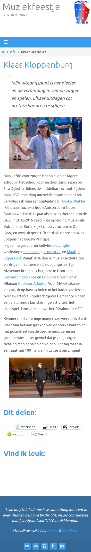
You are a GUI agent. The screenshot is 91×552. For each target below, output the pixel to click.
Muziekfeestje (31, 7)
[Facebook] (53, 546)
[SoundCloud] (36, 546)
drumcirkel (52, 251)
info (13, 52)
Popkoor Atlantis (32, 283)
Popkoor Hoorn (55, 277)
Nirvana (52, 530)
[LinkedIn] (62, 546)
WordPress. (70, 530)
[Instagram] (44, 546)
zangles (64, 245)
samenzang (32, 251)
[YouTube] (27, 546)
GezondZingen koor (20, 277)
